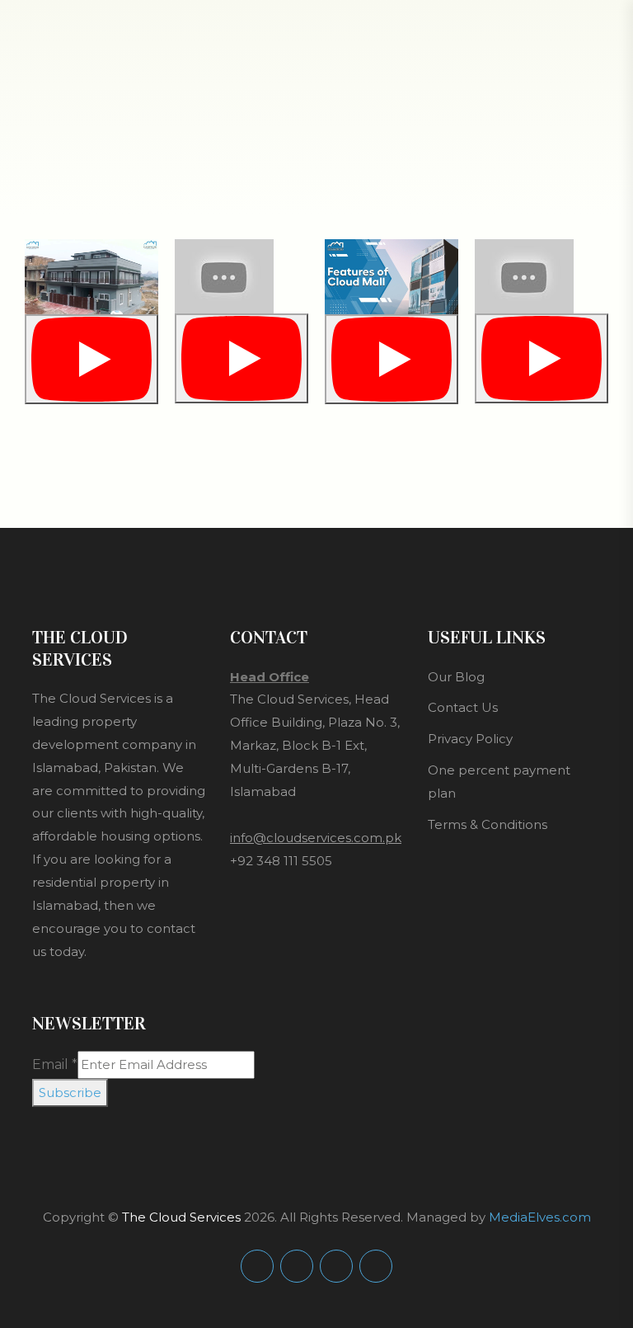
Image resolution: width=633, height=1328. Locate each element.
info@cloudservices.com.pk (315, 837)
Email (54, 1064)
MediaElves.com (540, 1217)
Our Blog (456, 677)
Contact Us (463, 707)
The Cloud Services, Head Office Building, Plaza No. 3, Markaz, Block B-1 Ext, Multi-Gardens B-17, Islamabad (315, 745)
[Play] (91, 359)
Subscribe (70, 1092)
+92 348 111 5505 (281, 861)
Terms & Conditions (487, 824)
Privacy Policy (470, 738)
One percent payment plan (499, 781)
